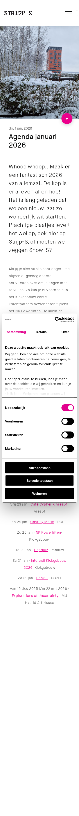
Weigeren (39, 493)
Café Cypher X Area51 (49, 504)
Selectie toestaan (40, 480)
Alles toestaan (39, 467)
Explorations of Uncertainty (35, 595)
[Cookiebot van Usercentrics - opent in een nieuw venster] (56, 320)
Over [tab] (65, 332)
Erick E (42, 578)
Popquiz (41, 550)
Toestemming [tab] (15, 332)
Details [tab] (41, 332)
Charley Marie (42, 522)
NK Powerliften (48, 532)
